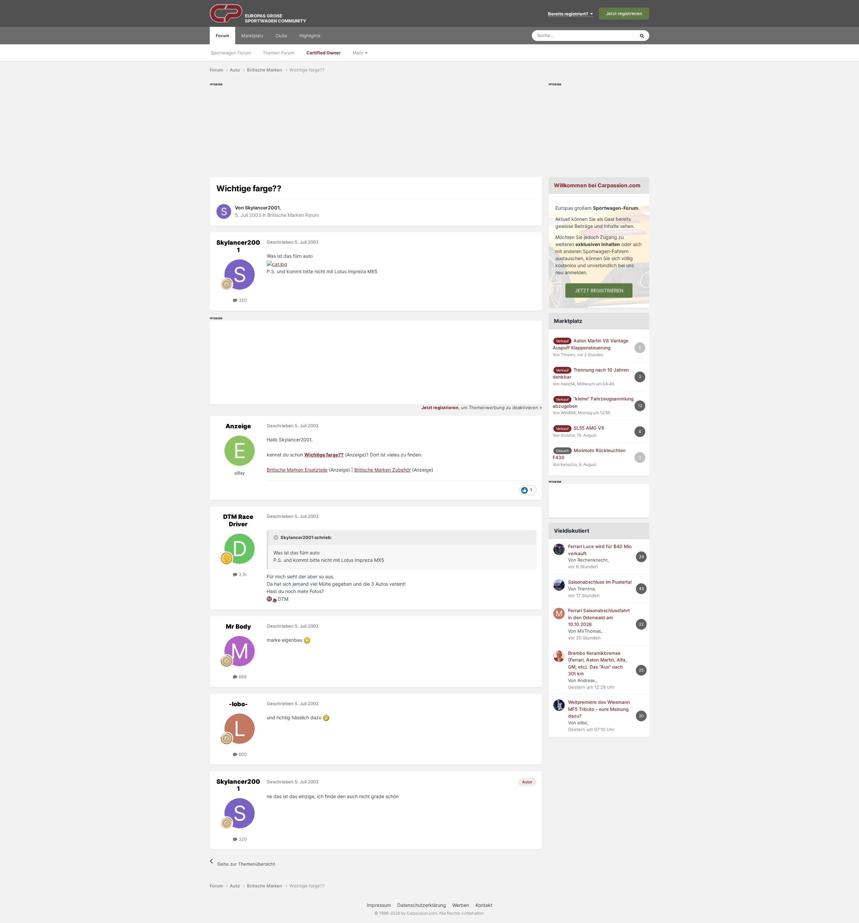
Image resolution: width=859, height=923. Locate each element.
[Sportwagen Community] (226, 13)
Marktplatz (252, 35)
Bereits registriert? (569, 13)
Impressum (379, 905)
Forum (222, 35)
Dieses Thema (612, 35)
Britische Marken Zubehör (382, 470)
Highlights (309, 35)
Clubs (281, 35)
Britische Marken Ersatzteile (297, 470)
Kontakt (483, 905)
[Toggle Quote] (276, 537)
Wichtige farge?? (324, 454)
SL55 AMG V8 (588, 428)
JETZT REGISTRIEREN (599, 290)
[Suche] (642, 35)
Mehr (359, 52)
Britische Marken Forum (293, 215)
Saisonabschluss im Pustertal (599, 582)
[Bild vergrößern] (277, 263)
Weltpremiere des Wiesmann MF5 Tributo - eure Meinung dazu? (599, 709)
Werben (460, 905)
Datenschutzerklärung (421, 905)
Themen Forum (278, 52)
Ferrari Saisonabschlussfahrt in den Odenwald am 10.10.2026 (599, 617)
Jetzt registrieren (624, 13)
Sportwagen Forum (231, 52)
